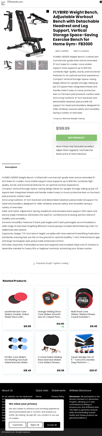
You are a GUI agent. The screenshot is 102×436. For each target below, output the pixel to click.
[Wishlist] (93, 3)
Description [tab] (11, 167)
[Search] (88, 3)
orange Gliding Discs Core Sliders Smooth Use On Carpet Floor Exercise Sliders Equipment (49, 317)
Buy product (76, 137)
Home (38, 396)
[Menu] (3, 3)
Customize (17, 425)
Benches (66, 118)
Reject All (35, 425)
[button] (47, 11)
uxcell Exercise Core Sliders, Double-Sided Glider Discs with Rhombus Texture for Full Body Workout (17, 317)
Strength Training (78, 118)
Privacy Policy (58, 396)
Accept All (52, 425)
